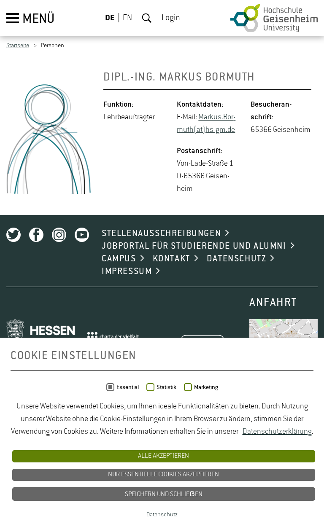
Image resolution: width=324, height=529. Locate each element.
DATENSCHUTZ (237, 259)
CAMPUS (119, 259)
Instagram (59, 235)
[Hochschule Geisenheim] (274, 18)
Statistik (166, 387)
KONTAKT (171, 259)
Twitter (13, 235)
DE (110, 18)
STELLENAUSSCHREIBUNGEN (161, 233)
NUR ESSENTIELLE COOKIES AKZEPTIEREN (163, 474)
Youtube (82, 235)
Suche (146, 18)
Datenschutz (162, 514)
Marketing (206, 387)
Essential (127, 387)
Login (171, 18)
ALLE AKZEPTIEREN (163, 456)
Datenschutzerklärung (277, 431)
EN (127, 18)
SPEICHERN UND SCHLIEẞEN (163, 494)
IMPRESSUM (127, 271)
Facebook (36, 235)
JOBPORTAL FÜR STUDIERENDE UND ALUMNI (194, 246)
